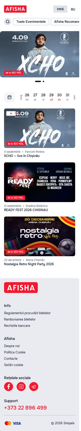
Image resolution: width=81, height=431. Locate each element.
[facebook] (8, 386)
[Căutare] (7, 21)
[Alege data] (9, 96)
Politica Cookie (14, 352)
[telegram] (33, 386)
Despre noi (12, 346)
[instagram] (21, 386)
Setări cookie (13, 365)
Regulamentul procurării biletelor (27, 313)
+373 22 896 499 (25, 407)
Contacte (11, 359)
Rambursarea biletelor (20, 319)
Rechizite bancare (17, 326)
